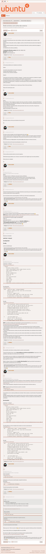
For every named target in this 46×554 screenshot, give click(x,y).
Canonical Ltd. (7, 550)
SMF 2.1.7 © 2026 (4, 552)
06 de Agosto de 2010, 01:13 (9, 189)
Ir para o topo (41, 552)
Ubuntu (2, 550)
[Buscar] (37, 13)
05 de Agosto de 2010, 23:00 (9, 98)
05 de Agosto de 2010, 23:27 (9, 132)
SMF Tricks (12, 547)
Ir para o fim (5, 30)
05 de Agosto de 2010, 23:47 (9, 151)
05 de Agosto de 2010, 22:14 (9, 62)
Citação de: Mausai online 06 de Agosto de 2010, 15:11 (12, 508)
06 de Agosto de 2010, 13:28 (9, 233)
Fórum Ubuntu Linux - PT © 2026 (38, 550)
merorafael (11, 33)
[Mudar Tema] (7, 1)
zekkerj (10, 184)
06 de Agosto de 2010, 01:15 (7, 211)
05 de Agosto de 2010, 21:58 (7, 38)
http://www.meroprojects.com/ (18, 54)
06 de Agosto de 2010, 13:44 (7, 261)
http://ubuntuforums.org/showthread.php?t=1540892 (13, 534)
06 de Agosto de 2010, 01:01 (7, 172)
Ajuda (31, 552)
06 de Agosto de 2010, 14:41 (7, 378)
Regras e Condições (35, 552)
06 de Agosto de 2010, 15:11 (7, 471)
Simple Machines (11, 552)
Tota (10, 57)
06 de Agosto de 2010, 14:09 (10, 347)
